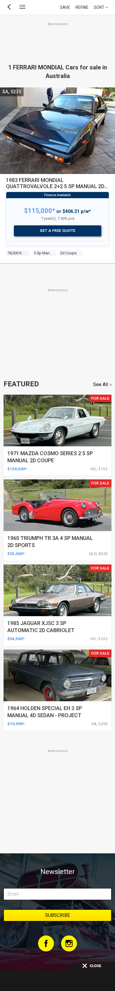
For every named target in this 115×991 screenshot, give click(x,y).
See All (100, 384)
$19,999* (15, 723)
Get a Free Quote (57, 230)
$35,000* (15, 553)
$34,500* (15, 638)
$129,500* (17, 468)
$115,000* (39, 210)
